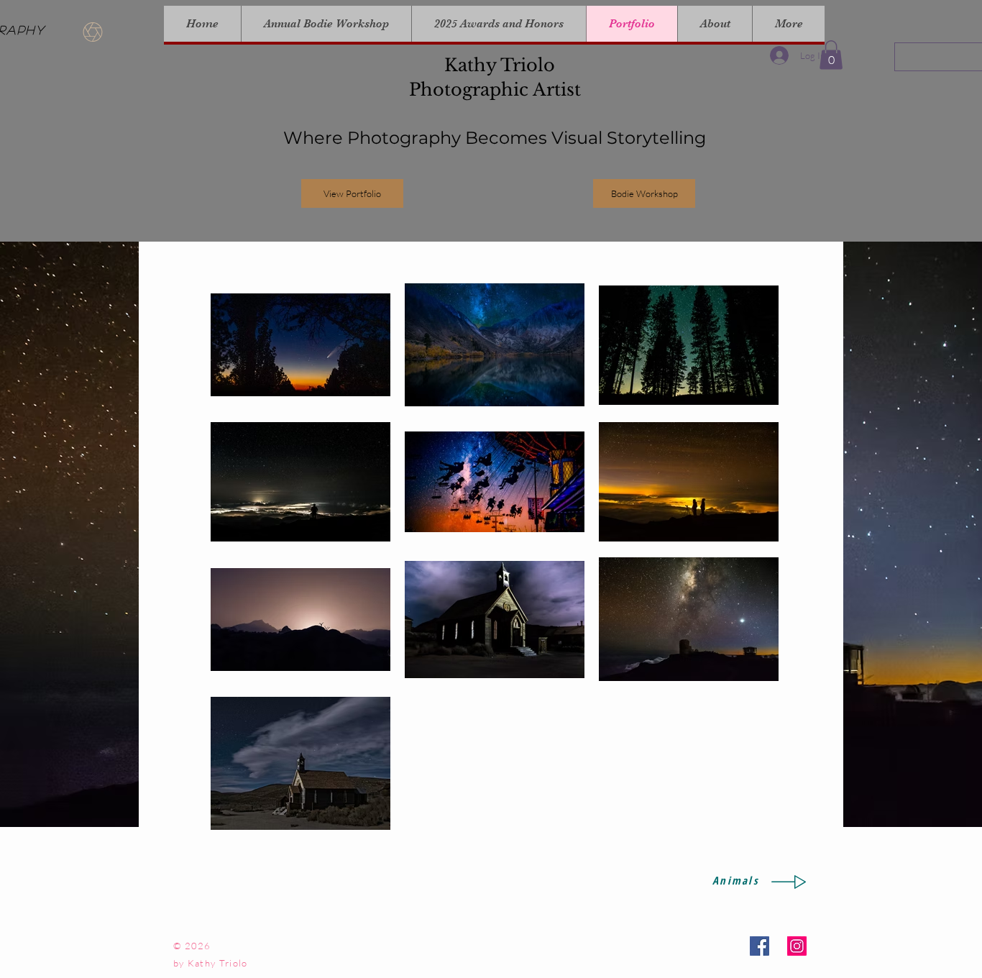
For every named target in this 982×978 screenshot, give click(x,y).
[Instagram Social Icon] (797, 946)
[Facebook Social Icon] (759, 946)
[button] (831, 55)
